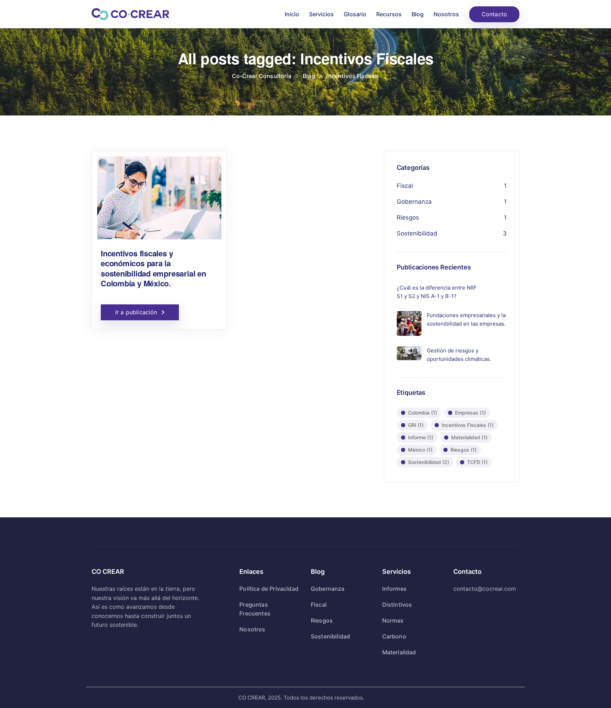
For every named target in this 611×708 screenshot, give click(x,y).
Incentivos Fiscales (468, 425)
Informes (394, 588)
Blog (418, 14)
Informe (420, 437)
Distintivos (397, 604)
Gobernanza (414, 201)
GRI (416, 425)
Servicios (321, 14)
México (420, 450)
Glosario (355, 14)
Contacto (494, 14)
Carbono (394, 636)
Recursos (389, 14)
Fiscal (405, 185)
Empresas (470, 413)
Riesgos (408, 217)
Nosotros (446, 14)
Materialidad (469, 437)
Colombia (422, 413)
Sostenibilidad (417, 233)
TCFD (477, 462)
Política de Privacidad (268, 588)
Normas (393, 620)
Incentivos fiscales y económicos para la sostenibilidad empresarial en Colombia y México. (153, 268)
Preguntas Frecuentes (254, 609)
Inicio (292, 14)
